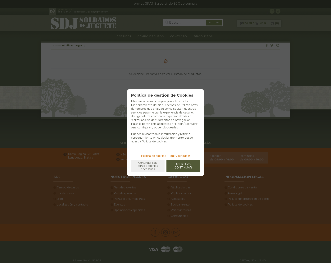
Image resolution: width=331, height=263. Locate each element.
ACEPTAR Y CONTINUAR (183, 166)
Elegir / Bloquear (179, 156)
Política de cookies (153, 156)
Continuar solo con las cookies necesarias (148, 166)
